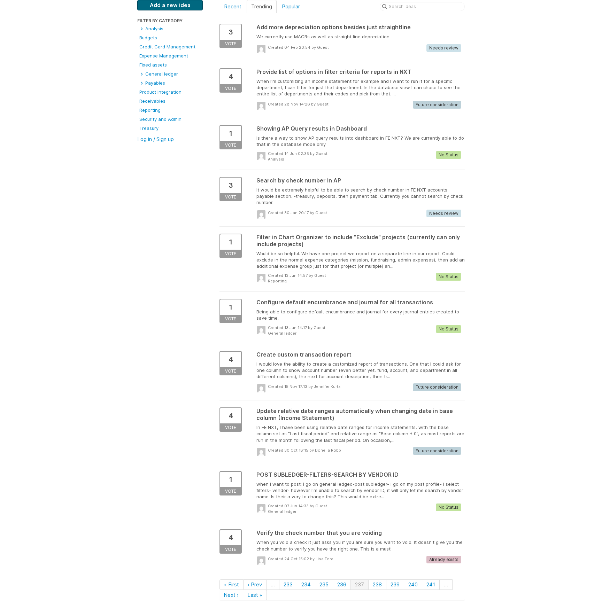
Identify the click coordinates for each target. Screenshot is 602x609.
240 (413, 584)
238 (377, 584)
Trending (261, 6)
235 (324, 584)
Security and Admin (160, 119)
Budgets (148, 37)
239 (395, 584)
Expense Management (163, 55)
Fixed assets (153, 65)
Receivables (152, 101)
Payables (154, 83)
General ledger (161, 74)
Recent (232, 6)
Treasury (149, 128)
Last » (254, 595)
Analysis (153, 28)
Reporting (150, 110)
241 (430, 584)
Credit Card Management (167, 46)
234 (306, 584)
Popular (291, 6)
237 (359, 584)
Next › (231, 595)
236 (341, 584)
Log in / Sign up (155, 139)
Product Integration (160, 92)
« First (231, 584)
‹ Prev (255, 584)
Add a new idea (170, 5)
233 (288, 584)
